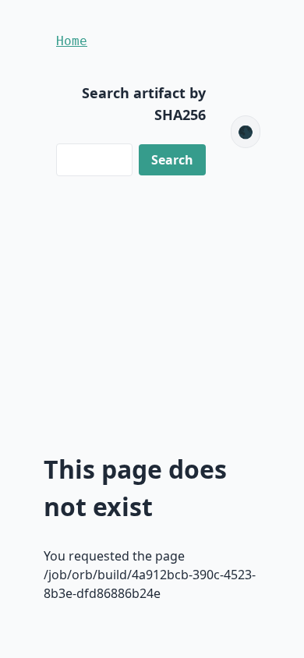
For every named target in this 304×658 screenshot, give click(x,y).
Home (71, 41)
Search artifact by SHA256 (144, 103)
